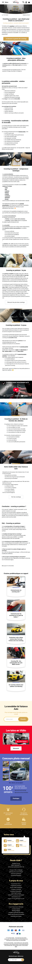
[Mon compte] (26, 2)
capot (17, 349)
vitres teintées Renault (23, 944)
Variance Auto (21, 131)
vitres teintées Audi (18, 942)
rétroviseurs (23, 349)
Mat (6, 189)
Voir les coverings (16, 497)
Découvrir (16, 748)
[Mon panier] (29, 2)
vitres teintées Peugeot (14, 944)
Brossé (6, 199)
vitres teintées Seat (8, 945)
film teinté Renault (22, 939)
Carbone (7, 191)
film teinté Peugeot (14, 939)
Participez (16, 798)
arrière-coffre (8, 351)
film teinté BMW (22, 940)
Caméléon (7, 195)
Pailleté (7, 194)
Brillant (7, 192)
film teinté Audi (18, 937)
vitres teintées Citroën (17, 945)
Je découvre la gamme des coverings (16, 38)
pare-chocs (20, 351)
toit (3, 351)
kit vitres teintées (9, 942)
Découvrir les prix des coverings (16, 302)
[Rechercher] (22, 960)
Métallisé (7, 197)
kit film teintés (11, 937)
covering (12, 26)
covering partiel (24, 346)
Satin (6, 187)
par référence (16, 956)
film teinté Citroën (15, 940)
